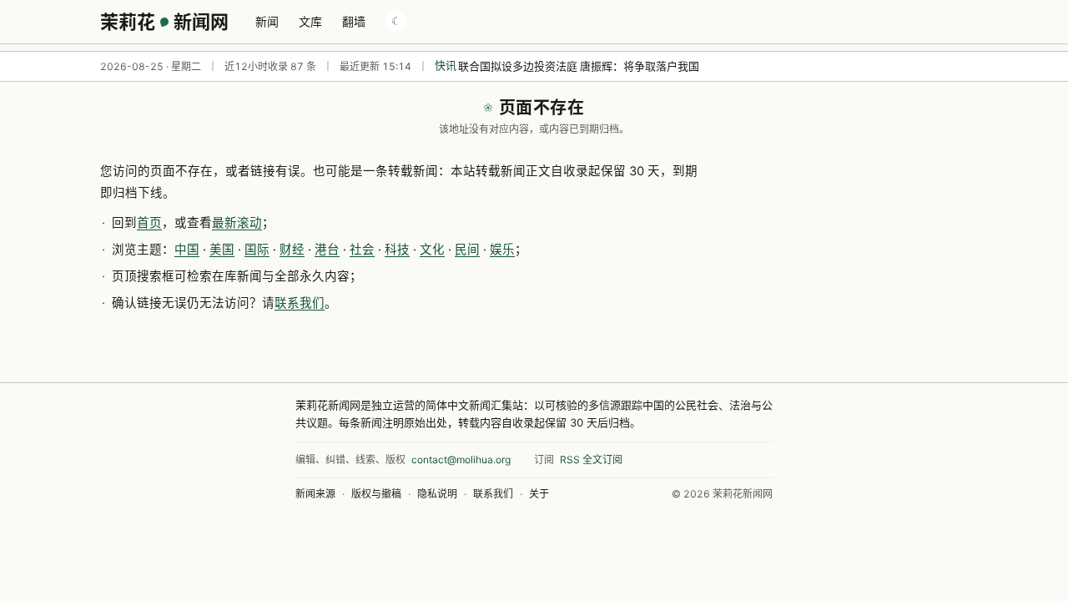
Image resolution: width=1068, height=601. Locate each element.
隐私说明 (437, 493)
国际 (257, 249)
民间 (467, 249)
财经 (292, 249)
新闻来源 (315, 493)
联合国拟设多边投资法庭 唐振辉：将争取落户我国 (578, 66)
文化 (432, 249)
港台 (327, 249)
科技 (397, 249)
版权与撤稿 (376, 493)
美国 (221, 249)
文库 (310, 21)
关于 (539, 493)
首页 (149, 222)
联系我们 (300, 303)
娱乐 (502, 249)
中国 (186, 249)
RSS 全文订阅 (591, 459)
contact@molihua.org (461, 459)
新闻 (267, 21)
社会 (362, 249)
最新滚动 (237, 222)
